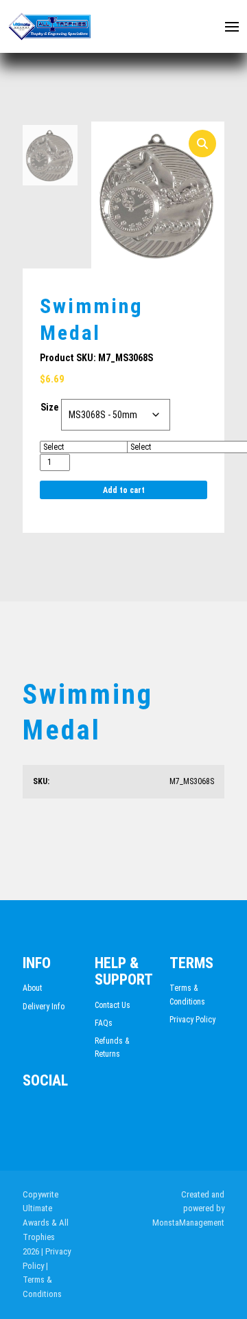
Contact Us (112, 1005)
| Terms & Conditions (42, 1280)
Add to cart (124, 490)
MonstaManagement (188, 1222)
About (32, 988)
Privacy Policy (192, 1019)
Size (49, 407)
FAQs (104, 1023)
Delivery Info (43, 1006)
